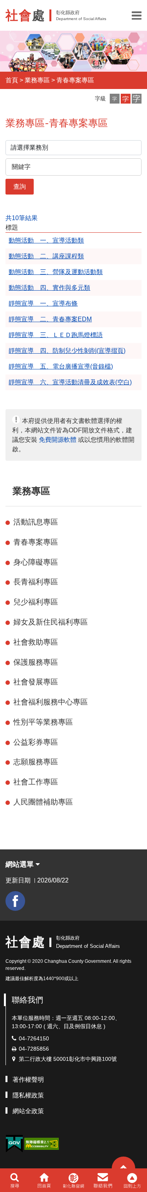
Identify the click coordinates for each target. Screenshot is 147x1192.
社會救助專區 (35, 642)
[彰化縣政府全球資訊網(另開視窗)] (73, 1180)
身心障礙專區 (35, 562)
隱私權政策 (28, 1095)
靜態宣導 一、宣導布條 (43, 303)
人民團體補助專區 (43, 802)
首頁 (11, 80)
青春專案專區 (75, 80)
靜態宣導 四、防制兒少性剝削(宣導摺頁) (67, 350)
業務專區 (37, 80)
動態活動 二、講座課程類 (46, 256)
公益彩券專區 (35, 742)
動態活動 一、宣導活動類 (46, 240)
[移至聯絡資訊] (103, 1180)
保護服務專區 (35, 662)
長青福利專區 (35, 582)
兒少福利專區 (35, 602)
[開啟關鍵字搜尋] (14, 1180)
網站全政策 (28, 1111)
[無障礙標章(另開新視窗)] (41, 1143)
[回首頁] (44, 1180)
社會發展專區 (35, 682)
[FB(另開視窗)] (15, 901)
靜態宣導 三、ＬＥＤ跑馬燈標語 (56, 335)
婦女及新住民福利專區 (50, 622)
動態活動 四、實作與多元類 (49, 287)
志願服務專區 (35, 762)
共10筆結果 (21, 218)
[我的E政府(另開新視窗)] (14, 1144)
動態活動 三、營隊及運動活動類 (56, 272)
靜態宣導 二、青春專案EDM (50, 319)
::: (9, 491)
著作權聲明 (28, 1079)
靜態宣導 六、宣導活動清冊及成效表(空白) (70, 382)
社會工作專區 (35, 782)
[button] (137, 15)
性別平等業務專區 (43, 722)
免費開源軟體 (57, 439)
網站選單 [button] (20, 864)
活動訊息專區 (35, 522)
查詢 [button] (19, 186)
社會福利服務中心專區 (50, 702)
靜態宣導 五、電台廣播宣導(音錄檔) (61, 366)
